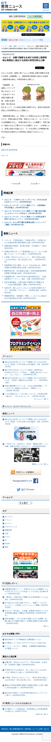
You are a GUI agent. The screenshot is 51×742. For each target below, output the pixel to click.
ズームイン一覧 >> (41, 399)
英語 (6, 547)
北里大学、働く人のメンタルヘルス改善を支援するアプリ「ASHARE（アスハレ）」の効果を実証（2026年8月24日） (25, 290)
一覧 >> (45, 626)
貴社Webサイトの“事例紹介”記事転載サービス (23, 639)
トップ (3, 46)
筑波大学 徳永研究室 (9, 150)
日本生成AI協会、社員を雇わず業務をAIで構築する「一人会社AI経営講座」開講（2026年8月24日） (24, 283)
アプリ (7, 537)
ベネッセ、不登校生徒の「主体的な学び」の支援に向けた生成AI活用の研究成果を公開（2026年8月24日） (25, 241)
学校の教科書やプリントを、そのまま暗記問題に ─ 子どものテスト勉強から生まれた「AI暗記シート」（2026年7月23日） (26, 388)
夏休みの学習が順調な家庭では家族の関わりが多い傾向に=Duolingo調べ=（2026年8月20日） (26, 686)
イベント (8, 520)
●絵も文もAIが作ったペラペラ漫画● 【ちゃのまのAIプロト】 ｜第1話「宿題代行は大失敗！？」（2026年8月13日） (26, 380)
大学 (6, 533)
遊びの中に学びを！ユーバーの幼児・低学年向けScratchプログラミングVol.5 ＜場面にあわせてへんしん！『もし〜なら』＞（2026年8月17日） (26, 372)
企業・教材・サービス (17, 46)
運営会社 (4, 729)
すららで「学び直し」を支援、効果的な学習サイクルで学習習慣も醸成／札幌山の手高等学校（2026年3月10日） (26, 613)
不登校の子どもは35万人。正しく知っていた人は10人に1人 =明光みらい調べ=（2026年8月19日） (26, 671)
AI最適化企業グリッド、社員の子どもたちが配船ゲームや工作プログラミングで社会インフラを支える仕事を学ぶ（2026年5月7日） (26, 591)
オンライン (9, 517)
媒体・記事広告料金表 (17, 16)
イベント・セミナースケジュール (18, 406)
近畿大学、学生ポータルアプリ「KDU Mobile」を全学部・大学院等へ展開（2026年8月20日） (26, 663)
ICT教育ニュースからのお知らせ (17, 703)
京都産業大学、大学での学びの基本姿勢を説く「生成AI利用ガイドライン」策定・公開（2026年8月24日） (25, 278)
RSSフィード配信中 (25, 472)
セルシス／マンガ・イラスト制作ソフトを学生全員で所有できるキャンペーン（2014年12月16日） (25, 218)
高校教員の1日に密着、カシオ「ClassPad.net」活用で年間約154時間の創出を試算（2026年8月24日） (25, 266)
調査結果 (8, 530)
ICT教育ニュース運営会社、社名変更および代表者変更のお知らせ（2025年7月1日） (26, 710)
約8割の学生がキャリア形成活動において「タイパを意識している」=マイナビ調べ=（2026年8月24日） (25, 253)
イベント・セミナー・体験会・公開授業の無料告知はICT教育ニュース (25, 647)
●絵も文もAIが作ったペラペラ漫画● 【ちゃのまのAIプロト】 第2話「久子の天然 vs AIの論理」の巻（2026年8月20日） (26, 364)
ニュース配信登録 (34, 16)
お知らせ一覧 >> (42, 714)
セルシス (4, 155)
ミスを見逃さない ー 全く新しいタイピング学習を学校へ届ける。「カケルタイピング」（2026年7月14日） (26, 395)
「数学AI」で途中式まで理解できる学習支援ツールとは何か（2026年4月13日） (26, 598)
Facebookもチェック (25, 481)
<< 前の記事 (15, 184)
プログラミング (11, 527)
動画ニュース (8, 413)
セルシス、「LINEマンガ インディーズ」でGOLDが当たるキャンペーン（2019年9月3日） (25, 201)
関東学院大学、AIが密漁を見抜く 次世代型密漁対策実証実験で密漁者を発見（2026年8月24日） (25, 272)
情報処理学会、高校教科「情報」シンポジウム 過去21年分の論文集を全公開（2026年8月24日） (25, 297)
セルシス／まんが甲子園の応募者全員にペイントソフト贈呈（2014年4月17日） (25, 223)
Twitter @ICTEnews (25, 489)
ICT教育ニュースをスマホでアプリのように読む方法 (25, 643)
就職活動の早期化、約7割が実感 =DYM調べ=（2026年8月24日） (25, 247)
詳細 (3, 137)
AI (5, 540)
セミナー (8, 523)
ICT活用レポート (10, 583)
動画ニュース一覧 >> (40, 464)
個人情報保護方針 (17, 729)
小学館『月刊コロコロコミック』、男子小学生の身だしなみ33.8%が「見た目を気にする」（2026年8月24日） (25, 259)
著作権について (31, 729)
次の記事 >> (35, 184)
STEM (7, 544)
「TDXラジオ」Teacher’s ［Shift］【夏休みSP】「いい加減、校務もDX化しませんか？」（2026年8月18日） (26, 445)
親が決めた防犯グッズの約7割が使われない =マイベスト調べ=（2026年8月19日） (26, 694)
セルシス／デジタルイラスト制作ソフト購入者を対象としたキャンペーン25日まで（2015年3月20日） (25, 212)
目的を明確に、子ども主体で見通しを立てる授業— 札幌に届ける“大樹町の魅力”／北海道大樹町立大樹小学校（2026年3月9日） (26, 621)
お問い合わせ (44, 729)
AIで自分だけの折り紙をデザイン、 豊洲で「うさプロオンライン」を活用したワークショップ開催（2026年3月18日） (26, 605)
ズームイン (8, 356)
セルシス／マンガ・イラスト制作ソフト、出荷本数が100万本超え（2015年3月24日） (25, 206)
